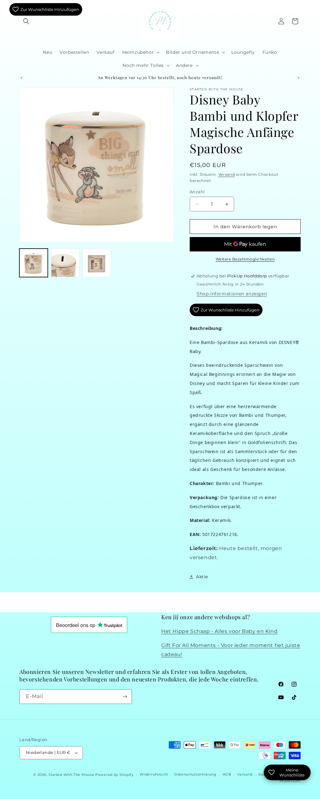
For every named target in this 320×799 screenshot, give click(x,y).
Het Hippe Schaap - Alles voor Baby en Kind (219, 631)
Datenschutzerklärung (195, 774)
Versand (226, 174)
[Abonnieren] (125, 696)
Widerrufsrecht (154, 774)
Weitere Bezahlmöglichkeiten (245, 259)
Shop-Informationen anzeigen (232, 293)
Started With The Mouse (71, 774)
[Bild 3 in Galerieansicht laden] (96, 263)
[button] (26, 21)
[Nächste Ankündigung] (298, 78)
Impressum (290, 781)
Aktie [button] (202, 576)
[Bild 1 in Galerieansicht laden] (33, 263)
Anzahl (197, 191)
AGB (227, 774)
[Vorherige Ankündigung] (21, 78)
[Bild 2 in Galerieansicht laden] (65, 263)
